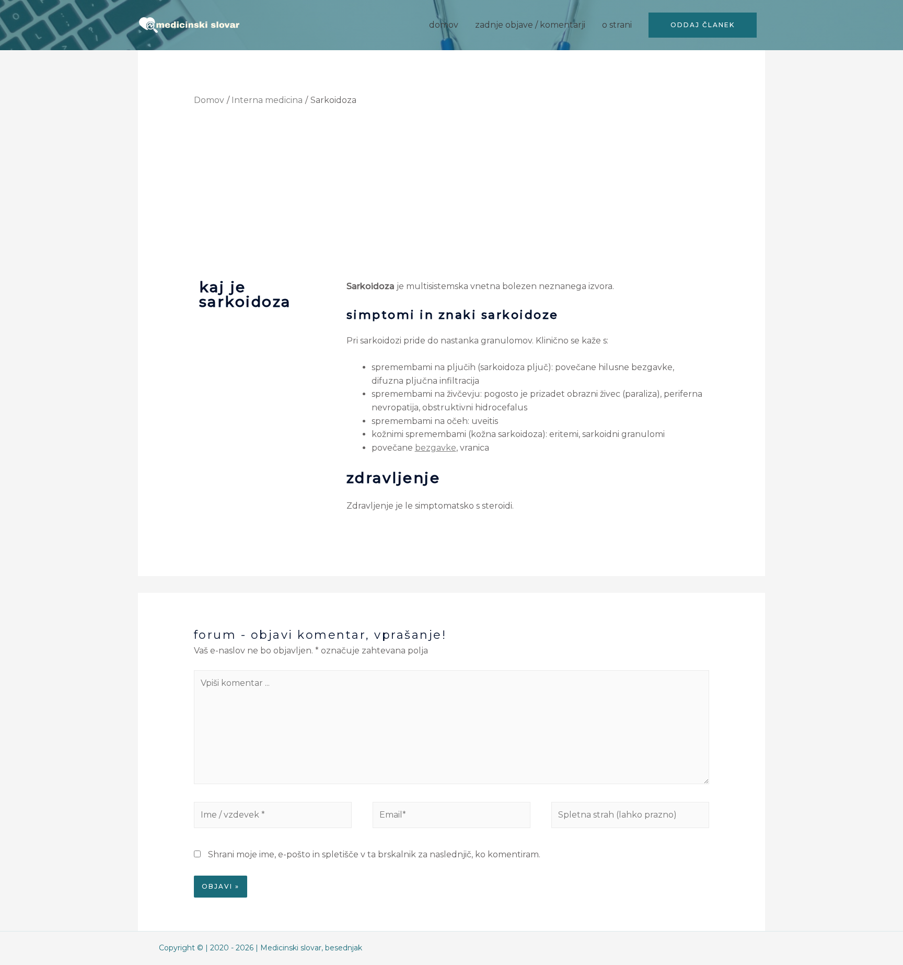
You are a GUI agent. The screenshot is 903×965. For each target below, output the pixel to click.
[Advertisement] (452, 192)
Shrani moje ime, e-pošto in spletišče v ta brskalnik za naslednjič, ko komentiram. (374, 854)
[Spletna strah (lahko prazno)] (630, 817)
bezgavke (435, 448)
